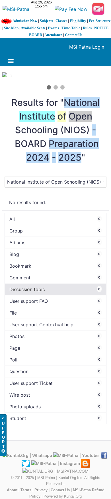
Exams (53, 28)
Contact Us (73, 35)
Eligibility (78, 21)
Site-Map (11, 28)
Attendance (53, 35)
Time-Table (70, 28)
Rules (87, 28)
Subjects (46, 21)
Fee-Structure (100, 21)
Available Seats (33, 28)
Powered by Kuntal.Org (63, 496)
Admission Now (25, 21)
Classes (61, 21)
